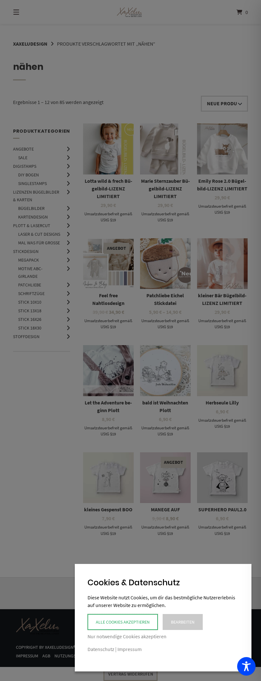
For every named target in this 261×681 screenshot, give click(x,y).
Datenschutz (101, 649)
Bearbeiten (182, 622)
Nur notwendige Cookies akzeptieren (127, 636)
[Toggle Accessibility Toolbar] (246, 666)
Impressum (129, 649)
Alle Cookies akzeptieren (123, 622)
